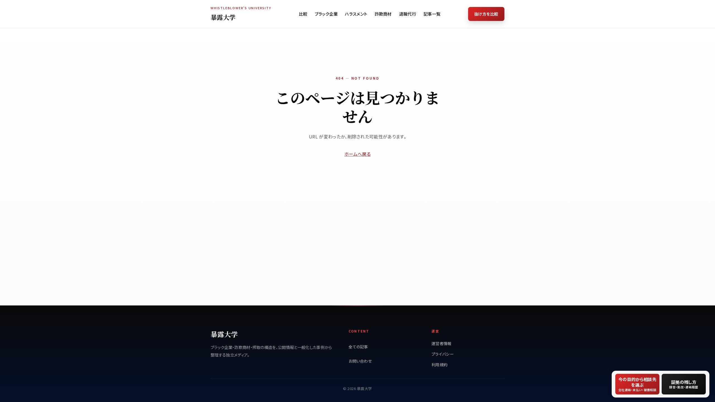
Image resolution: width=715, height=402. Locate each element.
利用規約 (439, 364)
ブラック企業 (326, 14)
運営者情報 (442, 343)
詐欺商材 (383, 14)
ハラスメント (356, 14)
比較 (303, 14)
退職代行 (407, 14)
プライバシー (443, 354)
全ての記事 (358, 347)
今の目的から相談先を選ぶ (637, 384)
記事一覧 (431, 14)
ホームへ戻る (357, 153)
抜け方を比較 (486, 14)
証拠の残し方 (683, 384)
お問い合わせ (360, 361)
